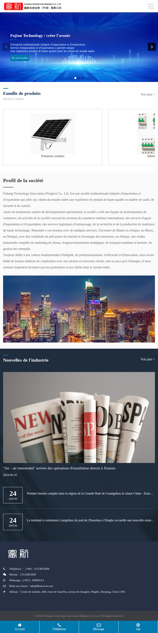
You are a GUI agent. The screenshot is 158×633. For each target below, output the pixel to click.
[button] (75, 78)
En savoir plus (20, 57)
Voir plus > (148, 94)
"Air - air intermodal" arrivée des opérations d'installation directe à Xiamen (59, 468)
